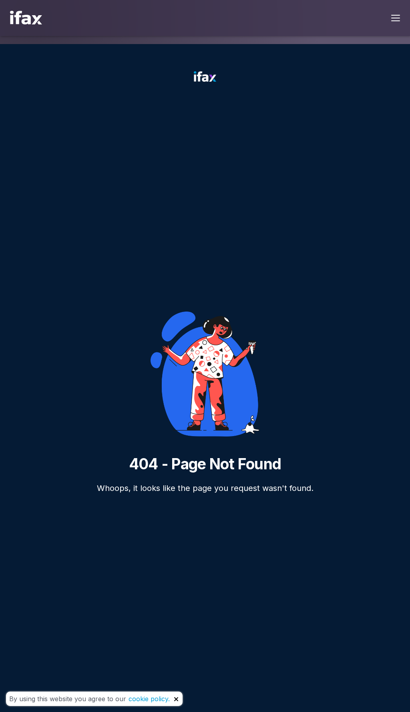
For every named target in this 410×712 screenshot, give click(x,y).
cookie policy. (149, 699)
